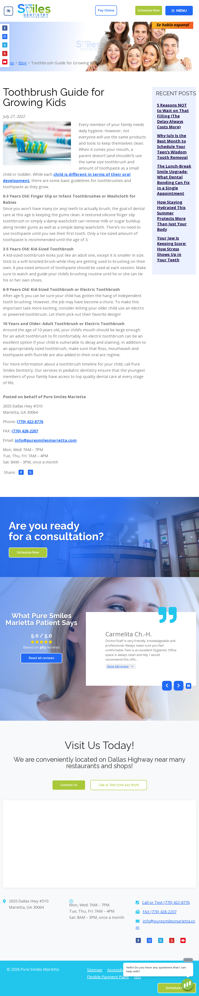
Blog (22, 63)
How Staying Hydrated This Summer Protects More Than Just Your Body (172, 215)
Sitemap (94, 969)
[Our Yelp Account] (5, 54)
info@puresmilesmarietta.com (46, 440)
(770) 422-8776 (30, 421)
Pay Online (106, 10)
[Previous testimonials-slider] (167, 686)
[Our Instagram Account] (5, 37)
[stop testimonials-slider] (188, 686)
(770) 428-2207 (25, 431)
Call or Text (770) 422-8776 (119, 785)
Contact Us (68, 785)
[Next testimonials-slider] (178, 686)
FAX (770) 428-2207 (159, 911)
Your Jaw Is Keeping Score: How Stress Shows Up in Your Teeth (171, 248)
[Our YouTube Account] (5, 62)
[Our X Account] (5, 45)
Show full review (118, 666)
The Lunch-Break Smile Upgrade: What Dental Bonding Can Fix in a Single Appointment (174, 180)
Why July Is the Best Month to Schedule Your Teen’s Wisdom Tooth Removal (172, 146)
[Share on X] (30, 472)
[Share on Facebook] (21, 472)
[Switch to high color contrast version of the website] (8, 11)
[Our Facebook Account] (5, 28)
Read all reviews (41, 658)
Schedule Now (149, 10)
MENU (181, 10)
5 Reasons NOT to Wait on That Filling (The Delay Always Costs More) (173, 115)
